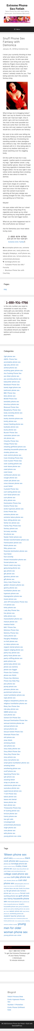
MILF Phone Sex (10, 627)
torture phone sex (23, 256)
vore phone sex (9, 830)
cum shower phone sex (11, 880)
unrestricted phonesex (11, 259)
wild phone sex (9, 833)
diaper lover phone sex (9, 886)
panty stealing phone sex (18, 909)
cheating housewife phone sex (15, 449)
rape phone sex (9, 698)
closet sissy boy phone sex (21, 869)
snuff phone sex (24, 253)
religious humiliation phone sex (15, 703)
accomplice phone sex (13, 248)
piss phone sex (9, 684)
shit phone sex (9, 737)
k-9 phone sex (9, 605)
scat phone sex (9, 715)
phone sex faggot (10, 670)
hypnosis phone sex (11, 593)
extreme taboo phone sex (13, 517)
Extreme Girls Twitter (16, 242)
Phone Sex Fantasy (11, 672)
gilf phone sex (9, 579)
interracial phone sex (14, 901)
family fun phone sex (12, 523)
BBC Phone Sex (10, 393)
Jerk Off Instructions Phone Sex (16, 602)
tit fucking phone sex (12, 811)
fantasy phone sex (11, 528)
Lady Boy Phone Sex (11, 610)
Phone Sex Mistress (11, 678)
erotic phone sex (20, 886)
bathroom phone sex (11, 390)
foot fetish (8, 554)
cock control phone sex (12, 455)
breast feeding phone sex (13, 424)
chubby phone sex (11, 452)
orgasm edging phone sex (13, 650)
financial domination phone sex (15, 551)
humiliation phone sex (12, 591)
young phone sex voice (12, 836)
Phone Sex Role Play (11, 681)
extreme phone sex (11, 514)
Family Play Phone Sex (12, 526)
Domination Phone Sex (12, 503)
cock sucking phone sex (13, 464)
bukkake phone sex (11, 427)
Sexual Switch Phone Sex (13, 732)
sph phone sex (9, 777)
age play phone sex (11, 365)
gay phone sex (9, 571)
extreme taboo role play (11, 888)
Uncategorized (9, 822)
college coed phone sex (16, 874)
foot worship (8, 557)
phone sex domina (11, 667)
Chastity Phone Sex (11, 441)
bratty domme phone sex (13, 418)
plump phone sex (10, 686)
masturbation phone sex (13, 619)
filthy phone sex (10, 548)
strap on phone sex (11, 782)
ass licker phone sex (11, 376)
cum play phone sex (20, 877)
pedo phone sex (10, 661)
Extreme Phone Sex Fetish (17, 7)
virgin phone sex (10, 828)
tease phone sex (10, 802)
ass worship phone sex (12, 379)
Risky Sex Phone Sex (12, 706)
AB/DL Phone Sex (10, 359)
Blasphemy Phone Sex (12, 410)
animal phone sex (10, 368)
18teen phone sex (15, 854)
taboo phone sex (9, 256)
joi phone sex (25, 901)
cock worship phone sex (18, 871)
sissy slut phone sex (11, 760)
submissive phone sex (12, 785)
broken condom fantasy (9, 866)
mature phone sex (10, 622)
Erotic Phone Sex (10, 511)
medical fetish (9, 624)
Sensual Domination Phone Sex (15, 720)
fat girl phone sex (13, 891)
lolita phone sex (10, 616)
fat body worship (10, 531)
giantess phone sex (11, 576)
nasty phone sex (23, 250)
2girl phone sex (9, 356)
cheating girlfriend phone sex (15, 447)
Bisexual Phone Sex (11, 407)
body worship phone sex (13, 413)
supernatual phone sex (10, 918)
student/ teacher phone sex (14, 916)
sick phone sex (9, 746)
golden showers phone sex (14, 585)
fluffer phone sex (16, 893)
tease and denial (10, 799)
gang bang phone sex (12, 568)
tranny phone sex (10, 816)
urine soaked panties (20, 921)
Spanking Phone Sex (11, 774)
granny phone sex (10, 588)
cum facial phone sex (12, 495)
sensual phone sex (11, 726)
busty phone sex (10, 430)
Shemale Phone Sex (11, 734)
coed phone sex (10, 469)
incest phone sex (10, 599)
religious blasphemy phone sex (15, 701)
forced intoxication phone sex (15, 560)
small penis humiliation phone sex (16, 763)
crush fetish (8, 486)
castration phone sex (12, 435)
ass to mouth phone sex (19, 858)
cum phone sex (9, 497)
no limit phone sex (11, 641)
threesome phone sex (22, 918)
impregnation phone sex (13, 596)
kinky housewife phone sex (11, 904)
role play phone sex (11, 709)
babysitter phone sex (12, 382)
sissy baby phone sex (12, 749)
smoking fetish (9, 765)
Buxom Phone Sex (11, 432)
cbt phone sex (9, 438)
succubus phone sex (11, 788)
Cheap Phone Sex (10, 444)
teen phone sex (9, 805)
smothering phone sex (12, 768)
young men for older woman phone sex (16, 928)
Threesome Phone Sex (12, 808)
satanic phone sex (15, 911)
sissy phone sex (10, 757)
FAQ (5, 289)
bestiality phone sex (11, 401)
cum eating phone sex (12, 492)
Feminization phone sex (13, 543)
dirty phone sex (10, 500)
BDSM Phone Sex (10, 399)
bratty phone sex (10, 421)
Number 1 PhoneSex (15, 1005)
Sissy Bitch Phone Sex (12, 751)
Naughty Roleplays (10, 253)
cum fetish (7, 877)
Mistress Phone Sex (11, 630)
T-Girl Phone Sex (10, 794)
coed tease (8, 472)
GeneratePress (17, 1026)
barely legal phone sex (12, 387)
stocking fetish (9, 780)
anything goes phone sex (13, 370)
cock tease (7, 871)
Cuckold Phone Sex (11, 489)
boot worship (9, 416)
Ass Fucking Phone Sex (12, 373)
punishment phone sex (12, 692)
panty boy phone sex (12, 653)
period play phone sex (12, 664)
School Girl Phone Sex (12, 718)
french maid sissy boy (12, 565)
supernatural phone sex (13, 791)
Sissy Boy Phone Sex (12, 754)
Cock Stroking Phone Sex (13, 458)
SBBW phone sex (10, 712)
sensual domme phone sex (14, 723)
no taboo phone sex (11, 644)
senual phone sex (10, 729)
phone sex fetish (10, 675)
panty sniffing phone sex (13, 658)
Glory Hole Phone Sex (12, 582)
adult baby (8, 858)
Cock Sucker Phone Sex (13, 461)
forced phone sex (10, 562)
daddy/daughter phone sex (22, 883)
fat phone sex (9, 534)
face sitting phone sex (12, 520)
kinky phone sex (10, 607)
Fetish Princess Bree (15, 997)
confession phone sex (12, 475)
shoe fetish (8, 740)
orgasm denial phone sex (13, 647)
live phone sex (9, 613)
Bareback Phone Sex (12, 385)
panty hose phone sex (12, 655)
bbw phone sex (9, 396)
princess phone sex (11, 689)
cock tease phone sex (12, 466)
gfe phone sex (9, 574)
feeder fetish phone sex (13, 537)
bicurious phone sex (11, 404)
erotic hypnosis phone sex (14, 509)
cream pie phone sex (12, 480)
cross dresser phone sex (13, 483)
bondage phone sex (12, 262)
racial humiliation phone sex (14, 695)
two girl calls (8, 819)
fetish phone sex (10, 545)
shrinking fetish (9, 743)
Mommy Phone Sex (11, 633)
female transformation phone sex (16, 540)
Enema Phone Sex (11, 506)
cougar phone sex (10, 478)
